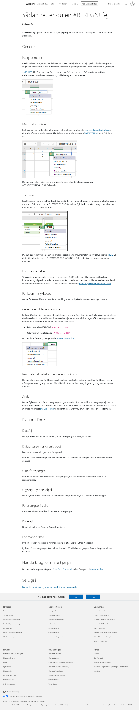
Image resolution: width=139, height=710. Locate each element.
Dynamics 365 (7, 667)
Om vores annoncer (93, 705)
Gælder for (28, 24)
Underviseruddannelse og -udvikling (105, 632)
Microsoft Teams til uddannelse (104, 619)
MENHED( (28, 72)
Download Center (54, 615)
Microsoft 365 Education (102, 624)
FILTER (111, 254)
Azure (5, 662)
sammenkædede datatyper (97, 129)
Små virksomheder (9, 684)
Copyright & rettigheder (63, 705)
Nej (93, 596)
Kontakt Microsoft (18, 705)
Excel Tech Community (63, 569)
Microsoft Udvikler (54, 654)
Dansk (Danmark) (13, 692)
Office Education (99, 628)
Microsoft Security (9, 658)
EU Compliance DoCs (110, 705)
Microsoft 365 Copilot (10, 675)
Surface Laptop (8, 615)
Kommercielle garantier (56, 637)
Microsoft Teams (8, 680)
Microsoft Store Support (56, 619)
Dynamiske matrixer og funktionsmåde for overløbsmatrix (49, 587)
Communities (96, 569)
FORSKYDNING (91, 133)
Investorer (97, 671)
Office (53, 4)
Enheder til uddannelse (101, 615)
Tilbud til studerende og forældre (105, 637)
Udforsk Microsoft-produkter (12, 632)
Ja (76, 596)
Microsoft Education (100, 611)
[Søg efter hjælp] (126, 3)
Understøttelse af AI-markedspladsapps (61, 662)
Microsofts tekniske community (58, 667)
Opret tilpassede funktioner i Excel (95, 283)
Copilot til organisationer (11, 619)
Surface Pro (7, 611)
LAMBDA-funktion (65, 338)
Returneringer (53, 624)
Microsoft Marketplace (55, 671)
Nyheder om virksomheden (102, 662)
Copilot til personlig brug (11, 624)
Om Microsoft (98, 658)
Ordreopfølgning (53, 628)
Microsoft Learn (53, 658)
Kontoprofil (52, 611)
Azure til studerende (100, 641)
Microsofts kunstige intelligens (13, 654)
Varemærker (79, 705)
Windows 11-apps (9, 637)
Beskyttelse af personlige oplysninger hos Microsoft (111, 667)
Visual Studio (52, 684)
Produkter (63, 4)
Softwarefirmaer (53, 680)
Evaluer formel (47, 408)
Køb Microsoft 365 (89, 4)
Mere (74, 4)
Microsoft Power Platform (56, 675)
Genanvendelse (53, 632)
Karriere (96, 654)
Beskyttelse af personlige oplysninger (39, 705)
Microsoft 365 (42, 4)
